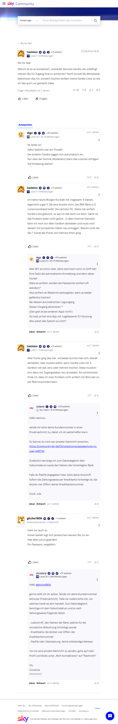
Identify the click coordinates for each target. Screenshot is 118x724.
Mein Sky (22, 705)
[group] (76, 90)
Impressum (84, 711)
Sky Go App (26, 43)
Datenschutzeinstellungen (53, 711)
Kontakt (72, 711)
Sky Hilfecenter (35, 705)
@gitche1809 (43, 584)
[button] (32, 331)
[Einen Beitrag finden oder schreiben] (95, 20)
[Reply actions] (97, 263)
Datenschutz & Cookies (28, 711)
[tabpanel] (59, 410)
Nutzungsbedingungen (72, 705)
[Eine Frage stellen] (110, 716)
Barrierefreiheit (52, 705)
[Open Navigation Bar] (4, 4)
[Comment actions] (99, 139)
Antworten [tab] (25, 124)
